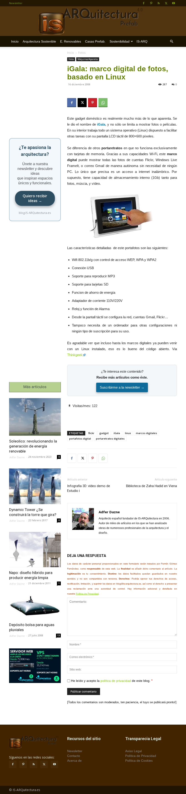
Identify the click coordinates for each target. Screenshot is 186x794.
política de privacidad (115, 681)
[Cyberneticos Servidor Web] (35, 665)
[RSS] (158, 3)
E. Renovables (70, 41)
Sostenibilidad (120, 41)
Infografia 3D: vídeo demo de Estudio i (88, 488)
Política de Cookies (139, 760)
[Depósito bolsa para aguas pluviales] (35, 607)
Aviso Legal (133, 751)
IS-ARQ (142, 41)
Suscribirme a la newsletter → (122, 387)
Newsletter (15, 3)
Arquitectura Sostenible (39, 41)
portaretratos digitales (110, 438)
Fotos (71, 59)
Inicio (15, 41)
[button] (171, 41)
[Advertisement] (122, 415)
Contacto (73, 756)
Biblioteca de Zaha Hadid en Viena (151, 486)
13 (58, 635)
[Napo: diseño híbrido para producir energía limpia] (35, 549)
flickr (91, 433)
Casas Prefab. (95, 41)
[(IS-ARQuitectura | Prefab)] (93, 21)
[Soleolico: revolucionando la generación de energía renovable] (35, 417)
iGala (117, 433)
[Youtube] (173, 3)
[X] (166, 3)
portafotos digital (80, 438)
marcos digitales (146, 433)
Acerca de (74, 760)
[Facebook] (143, 3)
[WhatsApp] (103, 102)
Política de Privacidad (87, 593)
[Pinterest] (151, 3)
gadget (104, 433)
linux (128, 433)
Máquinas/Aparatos (88, 59)
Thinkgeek (75, 355)
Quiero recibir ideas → (35, 198)
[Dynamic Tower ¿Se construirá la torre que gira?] (35, 486)
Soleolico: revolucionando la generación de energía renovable (33, 446)
